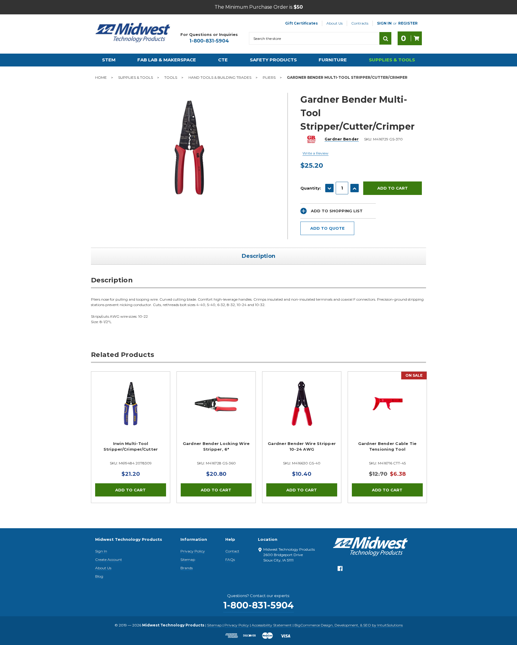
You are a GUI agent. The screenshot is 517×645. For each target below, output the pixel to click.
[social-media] (340, 570)
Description (258, 256)
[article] (131, 437)
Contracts (359, 23)
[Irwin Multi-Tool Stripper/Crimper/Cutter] (130, 411)
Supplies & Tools (392, 60)
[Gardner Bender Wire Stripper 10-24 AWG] (301, 411)
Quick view (131, 403)
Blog (99, 576)
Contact (232, 551)
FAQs (230, 559)
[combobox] (314, 38)
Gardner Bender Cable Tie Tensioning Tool (387, 446)
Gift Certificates (301, 23)
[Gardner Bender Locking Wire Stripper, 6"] (216, 411)
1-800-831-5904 (209, 41)
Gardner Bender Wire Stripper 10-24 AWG (302, 446)
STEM (108, 60)
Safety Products (273, 60)
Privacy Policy (192, 551)
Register (408, 23)
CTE (223, 60)
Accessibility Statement (272, 625)
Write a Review (315, 153)
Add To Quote (327, 228)
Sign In (101, 551)
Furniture (333, 60)
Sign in (384, 23)
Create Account (108, 559)
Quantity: (310, 188)
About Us (334, 23)
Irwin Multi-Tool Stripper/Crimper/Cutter (131, 446)
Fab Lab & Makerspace (166, 60)
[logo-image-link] (133, 33)
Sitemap (187, 559)
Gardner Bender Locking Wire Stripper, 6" (216, 446)
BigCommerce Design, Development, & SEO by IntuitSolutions (348, 625)
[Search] (385, 38)
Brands (186, 568)
